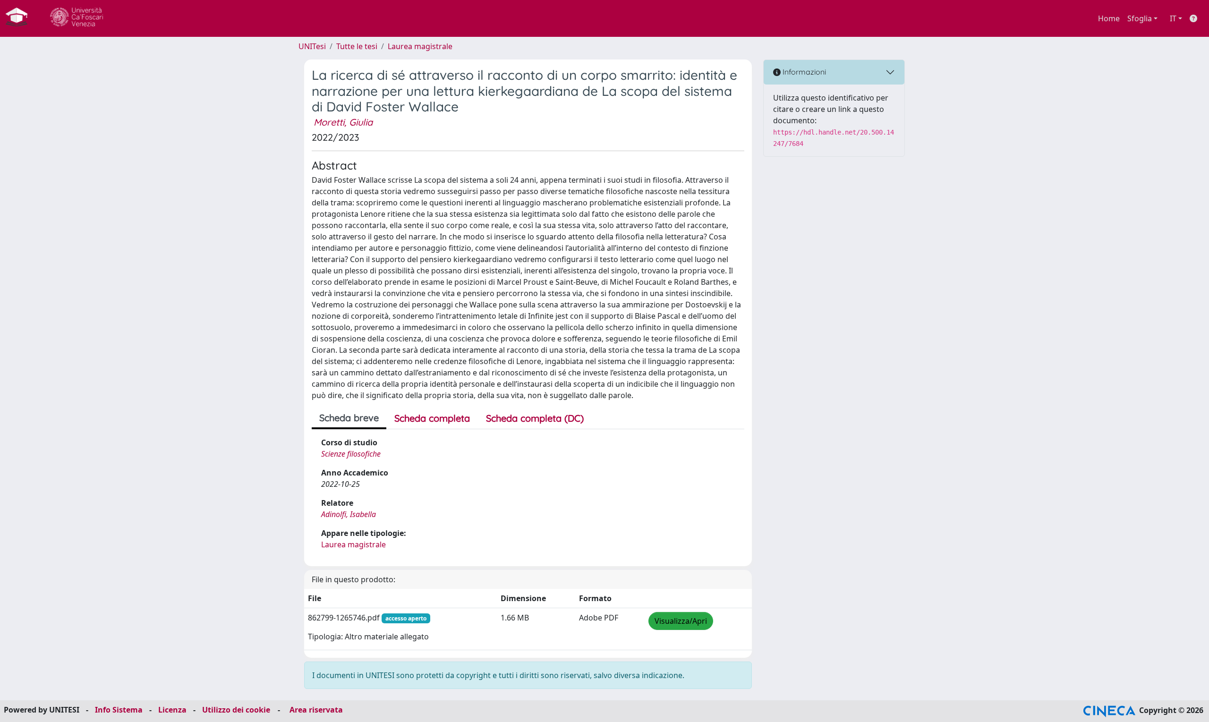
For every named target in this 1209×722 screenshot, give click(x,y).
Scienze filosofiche (351, 454)
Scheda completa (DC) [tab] (535, 418)
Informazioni (803, 71)
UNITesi (312, 46)
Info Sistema (119, 710)
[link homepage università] (77, 18)
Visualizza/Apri (681, 621)
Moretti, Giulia (343, 122)
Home (1109, 18)
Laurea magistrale (420, 46)
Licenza (172, 710)
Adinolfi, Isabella (348, 514)
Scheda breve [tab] (349, 418)
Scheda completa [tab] (432, 418)
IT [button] (1173, 18)
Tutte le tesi (356, 46)
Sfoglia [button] (1139, 18)
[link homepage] (20, 18)
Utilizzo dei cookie (236, 710)
